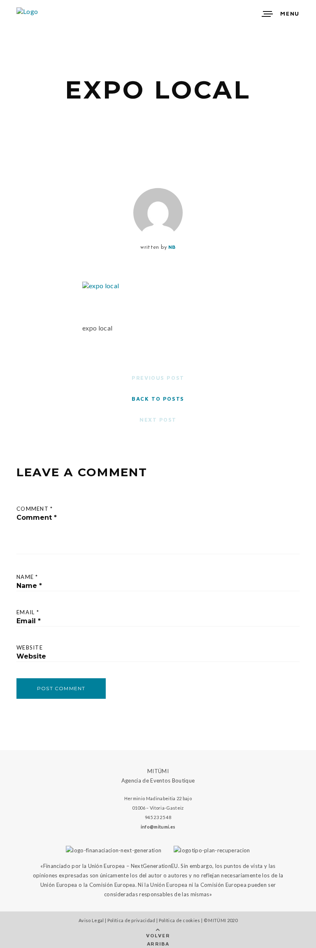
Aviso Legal (91, 920)
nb (172, 247)
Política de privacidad (131, 920)
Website (29, 647)
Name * (27, 577)
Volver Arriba (158, 939)
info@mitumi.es (158, 826)
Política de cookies (179, 920)
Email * (27, 612)
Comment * (34, 508)
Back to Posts (158, 398)
